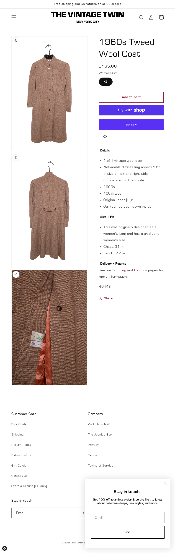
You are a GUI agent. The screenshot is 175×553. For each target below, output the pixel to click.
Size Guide (19, 424)
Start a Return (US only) (29, 486)
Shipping (119, 270)
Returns (140, 270)
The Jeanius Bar (100, 434)
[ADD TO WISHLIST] (105, 136)
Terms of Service (100, 465)
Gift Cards (18, 465)
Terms (93, 455)
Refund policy (21, 455)
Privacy (93, 444)
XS (106, 81)
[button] (14, 17)
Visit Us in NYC (99, 424)
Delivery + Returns (113, 263)
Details (105, 150)
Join (127, 532)
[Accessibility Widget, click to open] (4, 548)
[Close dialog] (166, 484)
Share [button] (108, 298)
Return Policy (21, 444)
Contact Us (19, 475)
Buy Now (131, 124)
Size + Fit (107, 217)
